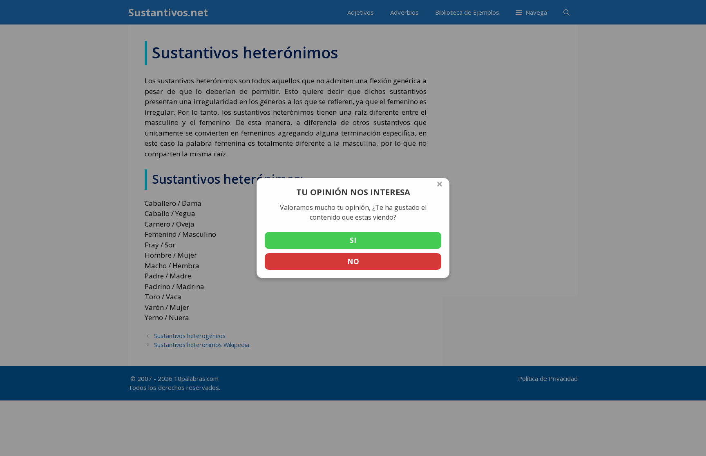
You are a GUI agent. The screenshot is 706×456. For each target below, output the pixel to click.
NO (353, 261)
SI (353, 240)
